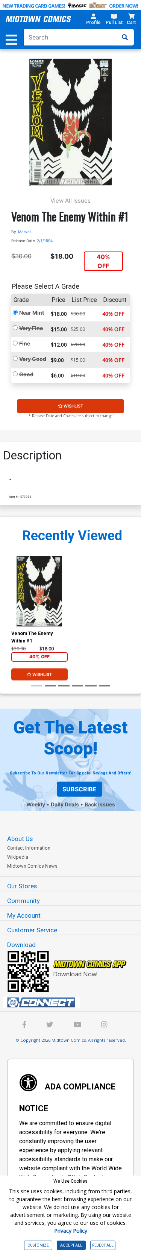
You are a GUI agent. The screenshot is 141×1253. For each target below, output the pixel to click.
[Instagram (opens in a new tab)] (104, 1025)
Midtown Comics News (32, 866)
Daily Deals (65, 804)
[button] (93, 20)
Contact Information (28, 848)
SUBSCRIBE (79, 789)
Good (26, 374)
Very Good (32, 359)
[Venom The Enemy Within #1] (39, 591)
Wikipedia (17, 857)
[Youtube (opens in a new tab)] (77, 1025)
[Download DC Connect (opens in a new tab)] (73, 1003)
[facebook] (24, 1025)
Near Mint (31, 312)
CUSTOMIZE (38, 1245)
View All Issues (70, 200)
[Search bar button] (125, 37)
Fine (24, 343)
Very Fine (31, 328)
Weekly (35, 804)
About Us (20, 838)
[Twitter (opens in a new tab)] (49, 1025)
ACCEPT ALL (71, 1245)
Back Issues (100, 804)
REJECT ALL (103, 1245)
